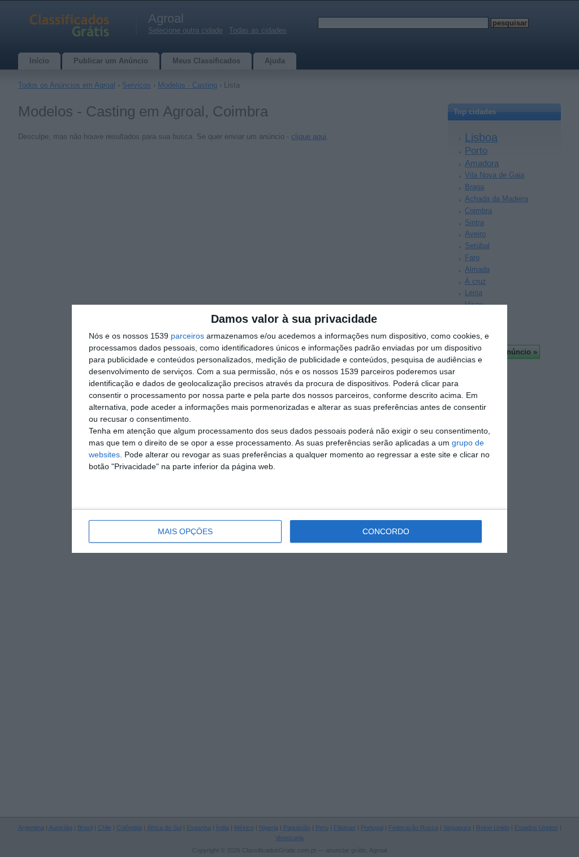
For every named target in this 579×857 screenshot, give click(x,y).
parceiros (187, 336)
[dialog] (289, 429)
